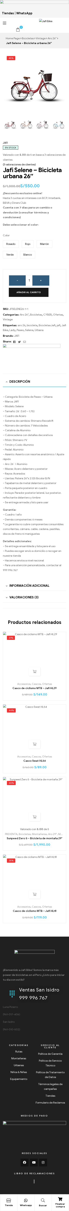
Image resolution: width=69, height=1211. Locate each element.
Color (6, 235)
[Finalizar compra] (60, 1199)
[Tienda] (9, 1200)
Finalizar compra (60, 1205)
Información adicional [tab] (29, 586)
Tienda (9, 1205)
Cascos (36, 684)
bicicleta (32, 325)
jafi (58, 325)
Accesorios (23, 684)
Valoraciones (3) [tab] (24, 597)
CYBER (47, 314)
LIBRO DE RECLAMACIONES (34, 1173)
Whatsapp (26, 1205)
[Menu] (13, 23)
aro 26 (21, 325)
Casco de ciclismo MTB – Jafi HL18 (34, 911)
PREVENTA (11, 834)
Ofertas (58, 314)
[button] (60, 85)
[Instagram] (43, 1163)
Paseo (20, 330)
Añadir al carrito (28, 292)
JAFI (5, 142)
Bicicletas (28, 38)
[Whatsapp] (26, 1200)
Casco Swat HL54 (34, 760)
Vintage (41, 38)
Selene (29, 330)
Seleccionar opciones (34, 744)
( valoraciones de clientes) (19, 164)
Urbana (39, 330)
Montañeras (39, 834)
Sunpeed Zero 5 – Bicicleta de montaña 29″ (34, 838)
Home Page (13, 38)
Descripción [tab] (19, 382)
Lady (12, 330)
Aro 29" (52, 834)
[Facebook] (25, 1163)
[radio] (11, 244)
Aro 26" (52, 38)
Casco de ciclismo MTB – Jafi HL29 (34, 688)
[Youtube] (34, 1163)
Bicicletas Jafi (47, 325)
